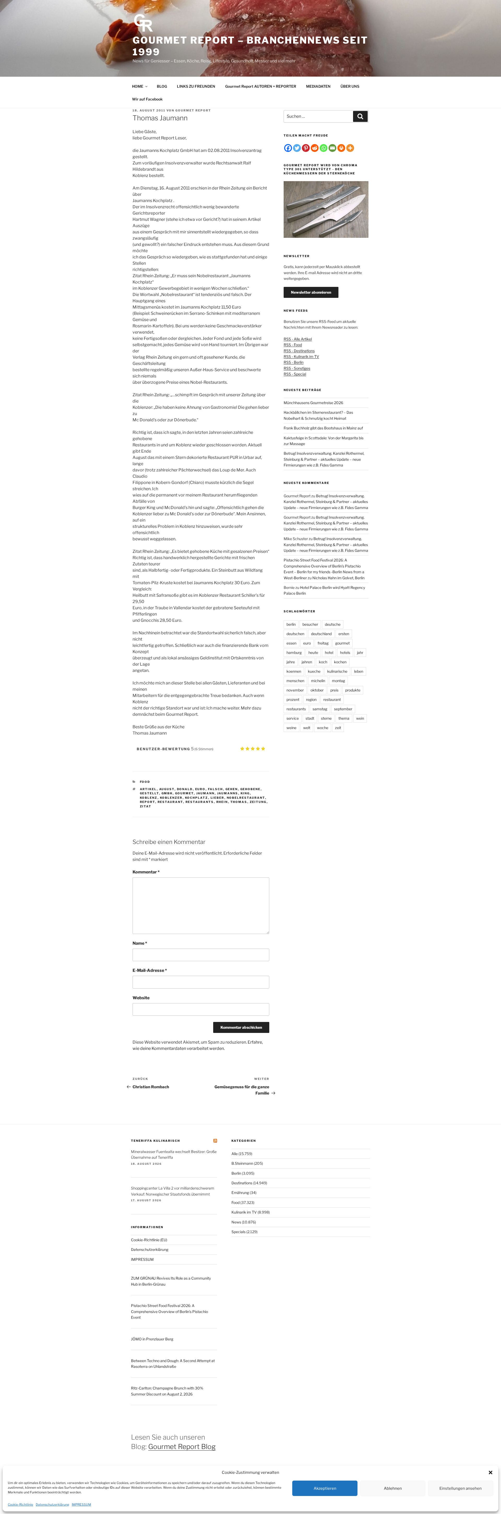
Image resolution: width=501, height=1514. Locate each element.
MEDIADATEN (318, 86)
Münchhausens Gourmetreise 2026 (313, 402)
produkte (352, 690)
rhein (222, 802)
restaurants (200, 802)
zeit (338, 727)
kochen (340, 662)
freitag (323, 643)
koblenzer (171, 798)
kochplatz (196, 798)
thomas (238, 802)
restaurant (170, 802)
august (167, 789)
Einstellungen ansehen (460, 1488)
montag (338, 680)
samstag (320, 709)
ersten (343, 633)
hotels (345, 652)
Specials (238, 1231)
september (343, 709)
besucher (310, 624)
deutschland (321, 633)
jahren (307, 662)
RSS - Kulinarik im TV (301, 356)
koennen (294, 671)
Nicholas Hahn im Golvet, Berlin (338, 578)
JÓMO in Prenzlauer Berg (152, 1339)
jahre (291, 662)
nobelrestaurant (246, 798)
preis (334, 690)
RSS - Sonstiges (297, 368)
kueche (314, 671)
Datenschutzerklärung (52, 1504)
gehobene (250, 789)
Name (140, 943)
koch (323, 662)
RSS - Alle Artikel (298, 339)
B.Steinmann (242, 1163)
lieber (217, 798)
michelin (318, 680)
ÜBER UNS (350, 86)
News (236, 1222)
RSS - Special (295, 374)
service (293, 718)
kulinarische (337, 671)
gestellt (149, 793)
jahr (360, 652)
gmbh (167, 793)
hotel (329, 652)
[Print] (341, 148)
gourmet (184, 793)
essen (291, 643)
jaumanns (227, 793)
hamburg (294, 652)
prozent (293, 699)
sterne (326, 718)
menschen (295, 680)
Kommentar (146, 872)
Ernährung (240, 1192)
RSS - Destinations (299, 350)
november (295, 690)
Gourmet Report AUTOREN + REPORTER (260, 86)
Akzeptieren (325, 1488)
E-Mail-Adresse (150, 970)
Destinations (241, 1183)
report (147, 802)
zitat (146, 806)
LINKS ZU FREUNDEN (196, 86)
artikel (148, 789)
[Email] (332, 148)
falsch (215, 789)
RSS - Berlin (293, 362)
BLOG (162, 86)
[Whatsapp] (323, 148)
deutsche (333, 624)
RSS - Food (293, 344)
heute (313, 652)
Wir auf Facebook (147, 99)
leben (358, 671)
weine (291, 727)
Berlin (236, 1173)
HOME (137, 86)
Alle (234, 1153)
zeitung (258, 802)
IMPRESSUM (81, 1504)
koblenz (149, 798)
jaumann (205, 793)
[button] (490, 1472)
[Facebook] (288, 148)
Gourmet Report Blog (182, 1446)
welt (306, 727)
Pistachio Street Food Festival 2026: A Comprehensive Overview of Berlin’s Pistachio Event (169, 1311)
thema (343, 718)
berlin (291, 624)
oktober (317, 690)
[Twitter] (297, 148)
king (245, 793)
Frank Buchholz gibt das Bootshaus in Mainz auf (323, 428)
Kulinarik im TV (244, 1212)
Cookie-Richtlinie (20, 1504)
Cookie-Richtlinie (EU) (149, 1240)
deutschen (295, 633)
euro (200, 789)
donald (185, 789)
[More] (350, 148)
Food (145, 782)
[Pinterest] (306, 148)
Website (141, 997)
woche (322, 727)
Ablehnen (393, 1488)
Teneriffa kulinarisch (155, 1141)
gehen (231, 789)
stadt (310, 718)
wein (360, 718)
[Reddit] (315, 148)
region (311, 699)
